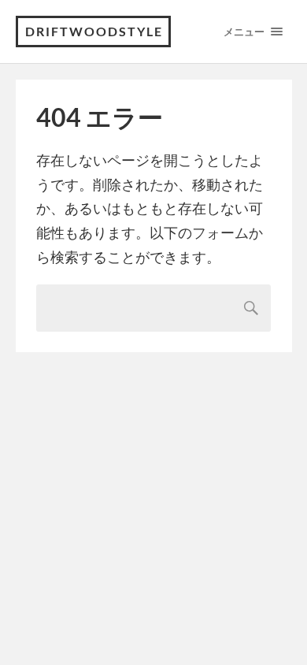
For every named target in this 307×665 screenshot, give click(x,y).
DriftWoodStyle (94, 31)
